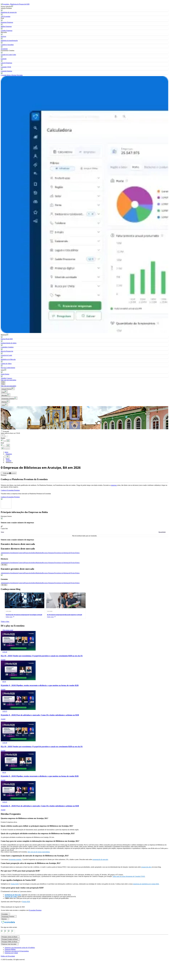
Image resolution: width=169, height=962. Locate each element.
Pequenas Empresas (7, 22)
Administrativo (5, 553)
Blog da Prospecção (7, 351)
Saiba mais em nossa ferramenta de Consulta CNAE (129, 876)
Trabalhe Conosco (6, 378)
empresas (114, 485)
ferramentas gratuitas (15, 859)
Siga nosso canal (7, 630)
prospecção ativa (146, 867)
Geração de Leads (6, 355)
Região (3, 438)
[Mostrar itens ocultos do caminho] (7, 456)
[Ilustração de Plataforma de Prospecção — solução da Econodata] (84, 204)
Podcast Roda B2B (7, 339)
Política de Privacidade (8, 956)
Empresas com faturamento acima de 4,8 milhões (20, 947)
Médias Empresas (6, 26)
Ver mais (4, 564)
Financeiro (27, 553)
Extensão (3, 59)
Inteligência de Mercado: (13, 895)
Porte (2, 443)
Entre (3, 382)
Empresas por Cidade (11, 953)
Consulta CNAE (6, 67)
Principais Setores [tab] (6, 516)
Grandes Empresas (6, 30)
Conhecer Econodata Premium (10, 490)
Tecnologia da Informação (62, 553)
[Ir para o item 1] (1, 721)
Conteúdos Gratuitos (7, 347)
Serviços (3, 36)
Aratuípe (8, 460)
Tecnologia (4, 49)
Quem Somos (5, 374)
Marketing (39, 553)
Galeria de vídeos (6, 363)
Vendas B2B (15, 884)
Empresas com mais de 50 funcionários (17, 951)
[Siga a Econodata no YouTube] (13, 933)
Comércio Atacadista (7, 44)
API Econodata (5, 16)
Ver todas (19, 75)
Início (6, 452)
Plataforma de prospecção (9, 12)
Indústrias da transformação (9, 40)
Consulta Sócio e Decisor (8, 75)
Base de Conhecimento (8, 367)
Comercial (21, 553)
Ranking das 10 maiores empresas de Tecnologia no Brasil (24, 615)
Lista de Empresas (6, 63)
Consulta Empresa (6, 71)
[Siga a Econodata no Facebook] (9, 933)
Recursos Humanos (48, 553)
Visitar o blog (5, 621)
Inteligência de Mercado (8, 359)
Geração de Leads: (11, 896)
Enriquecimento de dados (8, 343)
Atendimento (14, 553)
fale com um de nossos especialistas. (39, 852)
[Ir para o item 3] (4, 721)
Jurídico (33, 553)
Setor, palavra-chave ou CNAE (10, 433)
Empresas (9, 454)
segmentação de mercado (100, 859)
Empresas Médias (10, 949)
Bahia (7, 459)
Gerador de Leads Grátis (8, 54)
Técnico (72, 553)
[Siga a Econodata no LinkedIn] (6, 933)
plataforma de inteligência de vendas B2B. (146, 884)
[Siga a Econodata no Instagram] (2, 933)
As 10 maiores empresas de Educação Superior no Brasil (64, 615)
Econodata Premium (35, 910)
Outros (77, 553)
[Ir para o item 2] (3, 721)
